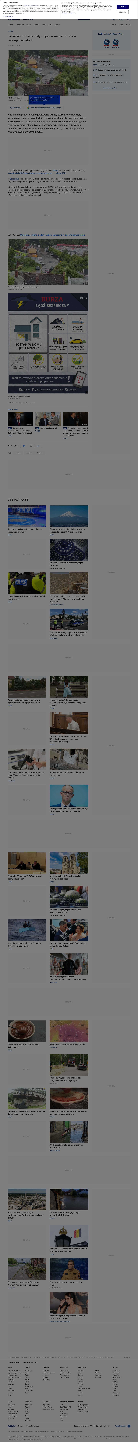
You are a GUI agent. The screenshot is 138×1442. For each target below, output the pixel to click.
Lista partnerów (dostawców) (68, 12)
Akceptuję (123, 6)
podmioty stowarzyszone (31, 5)
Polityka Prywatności (8, 16)
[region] (69, 9)
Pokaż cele (122, 12)
